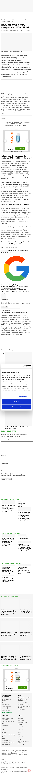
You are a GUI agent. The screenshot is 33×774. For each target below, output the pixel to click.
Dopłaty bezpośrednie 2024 (8, 737)
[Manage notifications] (29, 770)
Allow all (16, 401)
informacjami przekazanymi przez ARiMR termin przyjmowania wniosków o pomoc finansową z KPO (15, 184)
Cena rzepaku (6, 710)
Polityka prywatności (15, 771)
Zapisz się (4, 306)
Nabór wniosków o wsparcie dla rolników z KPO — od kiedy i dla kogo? (17, 122)
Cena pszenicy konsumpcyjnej (6, 703)
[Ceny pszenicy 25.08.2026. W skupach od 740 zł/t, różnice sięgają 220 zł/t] (24, 565)
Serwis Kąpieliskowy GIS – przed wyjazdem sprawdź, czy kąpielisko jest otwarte (8, 508)
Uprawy (20, 715)
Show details (23, 396)
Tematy (12, 767)
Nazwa (3, 455)
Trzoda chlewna (22, 745)
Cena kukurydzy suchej (7, 699)
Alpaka (20, 732)
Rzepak (20, 724)
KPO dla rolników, (22, 291)
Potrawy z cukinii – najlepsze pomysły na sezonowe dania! (24, 538)
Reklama (24, 771)
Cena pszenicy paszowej (6, 707)
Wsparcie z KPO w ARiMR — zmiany (16, 125)
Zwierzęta (21, 730)
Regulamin (4, 771)
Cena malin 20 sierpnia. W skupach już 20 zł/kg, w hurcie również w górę (8, 658)
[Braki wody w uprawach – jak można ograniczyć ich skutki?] (8, 575)
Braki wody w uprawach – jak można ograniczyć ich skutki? (8, 579)
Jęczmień (20, 718)
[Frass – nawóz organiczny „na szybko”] (19, 501)
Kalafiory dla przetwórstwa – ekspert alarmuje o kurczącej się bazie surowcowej (8, 570)
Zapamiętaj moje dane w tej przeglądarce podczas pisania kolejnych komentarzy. (14, 474)
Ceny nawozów (7, 712)
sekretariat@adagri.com (8, 763)
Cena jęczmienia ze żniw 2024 (8, 718)
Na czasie (5, 715)
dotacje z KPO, (15, 290)
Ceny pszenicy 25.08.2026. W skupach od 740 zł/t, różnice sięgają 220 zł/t (24, 570)
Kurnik (19, 739)
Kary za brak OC (7, 725)
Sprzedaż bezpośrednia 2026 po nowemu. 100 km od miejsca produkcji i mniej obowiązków (24, 547)
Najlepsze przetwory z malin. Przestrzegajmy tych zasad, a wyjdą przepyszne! (8, 612)
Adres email (5, 463)
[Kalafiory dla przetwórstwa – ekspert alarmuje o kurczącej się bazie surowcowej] (8, 565)
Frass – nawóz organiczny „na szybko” (22, 505)
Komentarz (5, 440)
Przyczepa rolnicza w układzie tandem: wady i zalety (24, 708)
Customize (15, 407)
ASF (19, 734)
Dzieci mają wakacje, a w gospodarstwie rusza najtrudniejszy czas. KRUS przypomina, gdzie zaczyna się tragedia (24, 516)
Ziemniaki (20, 726)
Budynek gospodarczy (8, 734)
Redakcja (4, 773)
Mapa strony (5, 769)
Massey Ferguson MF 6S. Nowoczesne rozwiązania (24, 699)
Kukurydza (21, 720)
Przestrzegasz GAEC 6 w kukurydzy (8, 743)
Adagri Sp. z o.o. (26, 750)
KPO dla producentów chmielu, (13, 290)
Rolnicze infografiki (21, 767)
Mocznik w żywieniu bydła (23, 742)
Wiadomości (4, 767)
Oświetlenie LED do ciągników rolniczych (23, 703)
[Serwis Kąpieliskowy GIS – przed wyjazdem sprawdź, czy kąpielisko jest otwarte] (8, 503)
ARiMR (4, 732)
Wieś (3, 730)
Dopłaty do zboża (7, 740)
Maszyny (20, 695)
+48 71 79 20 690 (8, 762)
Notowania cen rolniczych (7, 695)
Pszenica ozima (22, 722)
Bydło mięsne (21, 737)
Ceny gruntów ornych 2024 (8, 722)
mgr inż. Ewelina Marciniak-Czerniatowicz (20, 30)
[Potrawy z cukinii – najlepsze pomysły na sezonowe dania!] (22, 535)
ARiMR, (7, 290)
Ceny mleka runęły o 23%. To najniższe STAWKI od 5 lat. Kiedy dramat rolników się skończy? (8, 542)
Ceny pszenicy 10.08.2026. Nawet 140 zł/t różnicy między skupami (9, 634)
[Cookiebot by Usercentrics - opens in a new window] (23, 366)
